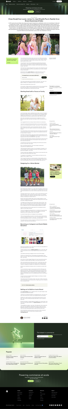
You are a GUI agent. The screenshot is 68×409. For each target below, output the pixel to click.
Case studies (35, 17)
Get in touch (59, 1)
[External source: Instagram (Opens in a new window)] (55, 405)
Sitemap (33, 405)
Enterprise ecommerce (12, 4)
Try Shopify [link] (44, 77)
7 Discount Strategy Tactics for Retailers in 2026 (40, 357)
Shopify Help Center (54, 392)
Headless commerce (9, 355)
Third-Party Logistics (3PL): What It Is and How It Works (55, 357)
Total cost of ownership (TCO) (20, 4)
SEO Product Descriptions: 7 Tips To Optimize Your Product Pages (55, 364)
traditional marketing (34, 249)
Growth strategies (23, 355)
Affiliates (30, 398)
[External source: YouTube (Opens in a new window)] (53, 405)
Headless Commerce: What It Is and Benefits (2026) (12, 357)
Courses (41, 397)
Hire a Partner (53, 395)
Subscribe (55, 92)
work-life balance (25, 291)
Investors (18, 397)
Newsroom (19, 398)
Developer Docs (31, 392)
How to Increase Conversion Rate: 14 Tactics (26, 357)
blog (31, 17)
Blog (6, 4)
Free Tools (41, 398)
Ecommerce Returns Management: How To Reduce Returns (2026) (12, 364)
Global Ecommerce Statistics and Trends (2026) (26, 364)
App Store (30, 395)
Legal (23, 405)
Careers (18, 395)
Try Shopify (54, 1)
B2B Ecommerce (33, 4)
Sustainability (19, 400)
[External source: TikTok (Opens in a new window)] (57, 405)
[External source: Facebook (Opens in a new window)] (42, 318)
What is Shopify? (19, 392)
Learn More (52, 176)
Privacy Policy (28, 405)
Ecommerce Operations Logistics (53, 355)
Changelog (41, 400)
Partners (30, 397)
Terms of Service (18, 405)
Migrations (27, 4)
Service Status (54, 397)
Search (60, 4)
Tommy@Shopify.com (24, 312)
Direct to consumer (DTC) (53, 206)
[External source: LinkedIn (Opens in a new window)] (46, 318)
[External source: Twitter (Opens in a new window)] (44, 318)
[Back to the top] (7, 391)
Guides (41, 395)
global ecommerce (37, 302)
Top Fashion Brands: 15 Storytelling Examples (40, 364)
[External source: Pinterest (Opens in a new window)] (61, 405)
